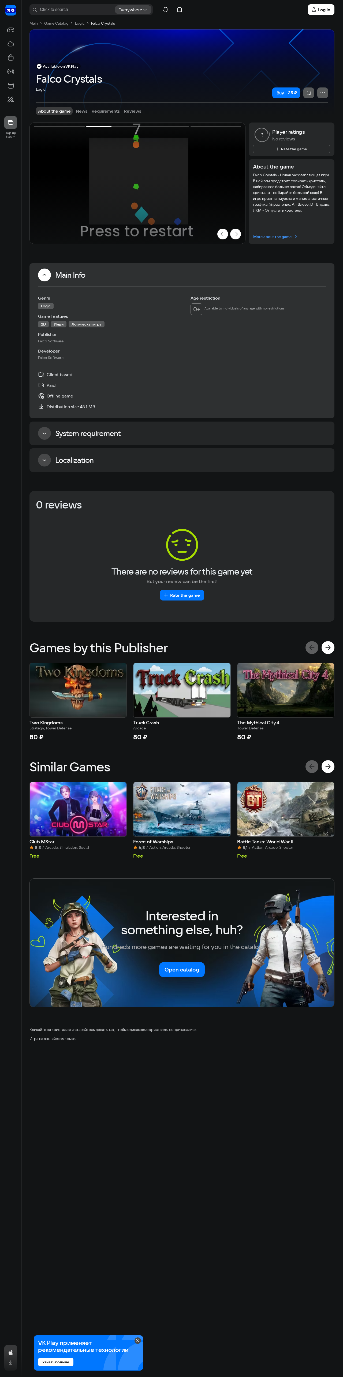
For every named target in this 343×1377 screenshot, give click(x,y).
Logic (41, 89)
